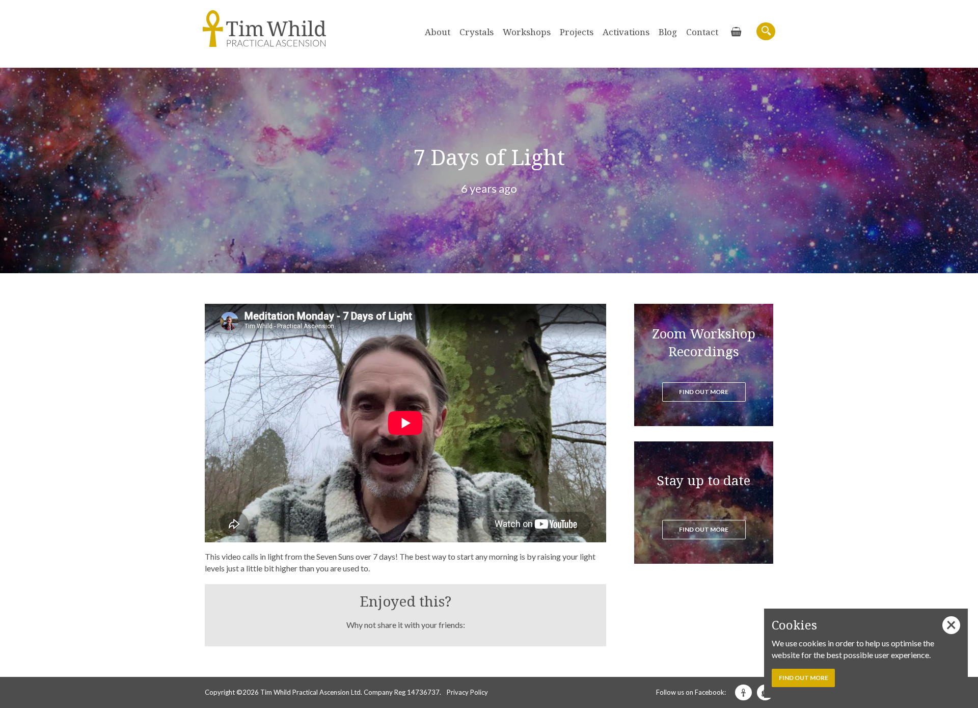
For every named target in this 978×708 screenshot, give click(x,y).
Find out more (703, 392)
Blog (668, 32)
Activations (626, 32)
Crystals (476, 32)
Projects (576, 32)
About (437, 32)
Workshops (527, 32)
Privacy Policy (467, 692)
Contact (702, 32)
